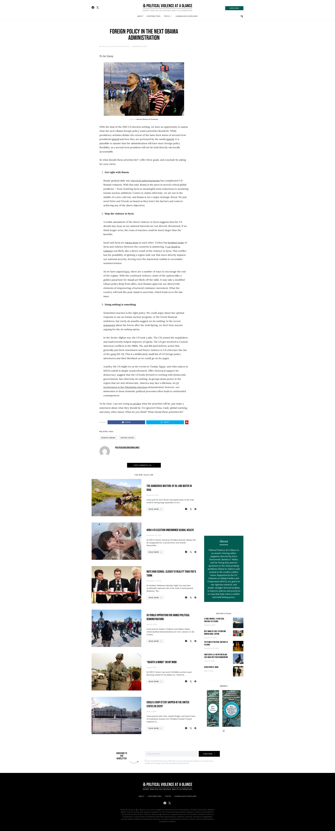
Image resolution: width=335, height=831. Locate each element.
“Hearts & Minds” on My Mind (162, 662)
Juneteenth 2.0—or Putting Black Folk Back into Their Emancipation (216, 656)
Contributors (154, 16)
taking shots (131, 242)
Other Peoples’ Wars (211, 667)
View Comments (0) (142, 465)
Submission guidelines (187, 16)
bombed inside (176, 242)
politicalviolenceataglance (116, 46)
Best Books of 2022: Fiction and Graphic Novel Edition (215, 632)
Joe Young (108, 55)
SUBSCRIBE (234, 8)
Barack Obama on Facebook (147, 119)
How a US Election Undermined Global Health (170, 530)
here (127, 271)
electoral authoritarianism (145, 180)
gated (115, 139)
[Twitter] (97, 7)
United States (127, 438)
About (140, 16)
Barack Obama (108, 438)
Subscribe (208, 754)
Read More (154, 509)
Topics (167, 16)
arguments (109, 325)
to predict (135, 403)
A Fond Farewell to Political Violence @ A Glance (214, 620)
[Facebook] (93, 7)
